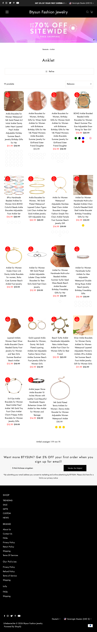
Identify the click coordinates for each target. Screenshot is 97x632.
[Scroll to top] (91, 626)
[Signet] (60, 235)
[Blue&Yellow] (90, 302)
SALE (5, 504)
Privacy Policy (9, 542)
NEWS (6, 517)
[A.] (6, 151)
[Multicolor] (60, 301)
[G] (6, 155)
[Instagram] (6, 3)
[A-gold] (52, 232)
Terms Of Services (10, 555)
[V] (6, 165)
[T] (17, 161)
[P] (21, 158)
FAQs (5, 538)
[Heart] (67, 232)
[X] (14, 165)
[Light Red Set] (79, 305)
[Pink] (90, 138)
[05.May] (37, 154)
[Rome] (63, 232)
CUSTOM (7, 513)
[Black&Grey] (87, 302)
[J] (17, 155)
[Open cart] (91, 12)
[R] (10, 161)
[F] (21, 151)
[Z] (21, 165)
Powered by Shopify (12, 626)
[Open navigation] (14, 12)
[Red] (83, 141)
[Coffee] (87, 138)
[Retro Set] (79, 302)
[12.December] (62, 161)
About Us (7, 529)
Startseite (45, 49)
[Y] (17, 165)
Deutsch (62, 3)
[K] (21, 155)
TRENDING (8, 500)
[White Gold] (60, 427)
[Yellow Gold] (63, 427)
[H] (10, 155)
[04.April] (63, 154)
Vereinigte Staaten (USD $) (82, 3)
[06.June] (40, 154)
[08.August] (31, 158)
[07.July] (44, 154)
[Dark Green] (76, 138)
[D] (17, 151)
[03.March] (60, 154)
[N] (14, 158)
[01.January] (29, 154)
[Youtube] (18, 3)
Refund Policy (9, 571)
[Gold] (83, 225)
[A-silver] (56, 232)
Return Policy (8, 546)
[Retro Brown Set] (76, 302)
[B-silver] (60, 232)
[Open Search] (87, 12)
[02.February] (33, 154)
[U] (21, 161)
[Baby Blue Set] (83, 302)
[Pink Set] (90, 305)
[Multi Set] (87, 305)
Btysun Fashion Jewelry (48, 12)
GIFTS (5, 509)
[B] (10, 151)
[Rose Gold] (56, 427)
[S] (14, 161)
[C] (14, 151)
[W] (10, 165)
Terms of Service (10, 575)
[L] (6, 158)
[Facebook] (3, 3)
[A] (8, 222)
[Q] (6, 161)
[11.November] (42, 158)
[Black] (79, 138)
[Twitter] (10, 3)
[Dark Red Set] (76, 305)
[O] (17, 158)
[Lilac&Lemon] (83, 305)
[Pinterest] (14, 3)
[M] (10, 158)
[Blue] (83, 138)
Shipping (6, 551)
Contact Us (7, 533)
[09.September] (35, 158)
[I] (14, 155)
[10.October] (39, 158)
